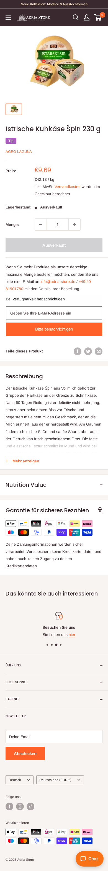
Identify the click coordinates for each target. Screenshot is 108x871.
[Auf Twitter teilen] (88, 351)
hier (67, 635)
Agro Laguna (19, 152)
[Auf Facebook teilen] (77, 351)
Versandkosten (68, 186)
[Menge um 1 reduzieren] (41, 224)
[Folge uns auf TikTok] (30, 806)
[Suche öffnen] (76, 17)
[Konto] (86, 17)
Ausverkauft (54, 245)
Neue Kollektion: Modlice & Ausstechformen (54, 4)
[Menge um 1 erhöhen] (74, 224)
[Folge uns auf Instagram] (20, 806)
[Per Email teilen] (98, 351)
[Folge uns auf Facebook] (9, 806)
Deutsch (15, 780)
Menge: (12, 224)
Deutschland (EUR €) (55, 780)
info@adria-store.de (57, 281)
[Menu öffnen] (8, 18)
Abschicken (25, 753)
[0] (97, 17)
